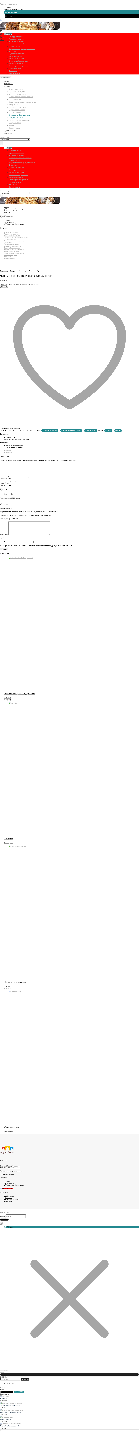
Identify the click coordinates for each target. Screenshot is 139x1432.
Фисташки (3, 1398)
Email (2, 542)
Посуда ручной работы (17, 56)
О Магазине (8, 84)
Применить (25, 1379)
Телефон (3, 1216)
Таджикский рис (14, 46)
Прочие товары (14, 73)
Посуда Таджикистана (16, 58)
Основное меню (6, 77)
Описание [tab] (8, 450)
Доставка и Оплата (11, 131)
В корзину (4, 286)
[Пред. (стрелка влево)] (1, 1372)
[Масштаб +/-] (1, 1370)
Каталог (7, 86)
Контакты (8, 133)
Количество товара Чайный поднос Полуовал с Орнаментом (19, 284)
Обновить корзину (6, 1392)
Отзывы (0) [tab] (8, 452)
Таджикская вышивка (16, 54)
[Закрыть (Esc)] (7, 1370)
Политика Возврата (7, 1174)
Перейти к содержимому (8, 4)
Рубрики (9, 148)
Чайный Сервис (90, 430)
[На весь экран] (3, 1370)
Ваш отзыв (4, 534)
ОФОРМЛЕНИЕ (19, 1392)
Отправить (4, 1219)
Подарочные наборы (16, 63)
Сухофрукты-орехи (16, 89)
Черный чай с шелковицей (9, 1426)
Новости (8, 16)
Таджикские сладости (17, 91)
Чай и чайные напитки (17, 94)
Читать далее (8, 843)
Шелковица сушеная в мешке (10, 1412)
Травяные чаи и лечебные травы (21, 97)
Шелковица (13, 71)
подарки (108, 430)
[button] (8, 1227)
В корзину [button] (7, 699)
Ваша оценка (4, 519)
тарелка (118, 430)
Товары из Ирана (15, 68)
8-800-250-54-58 (14, 1168)
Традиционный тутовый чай (10, 1405)
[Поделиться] (5, 1370)
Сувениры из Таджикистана (18, 61)
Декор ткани (13, 51)
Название (3, 1212)
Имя (2, 538)
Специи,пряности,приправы (18, 66)
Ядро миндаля (5, 1419)
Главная (7, 81)
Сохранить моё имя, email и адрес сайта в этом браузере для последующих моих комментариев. (37, 546)
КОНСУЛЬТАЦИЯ (11, 12)
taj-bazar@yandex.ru (12, 1166)
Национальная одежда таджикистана (22, 49)
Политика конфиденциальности (11, 1171)
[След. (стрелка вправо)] (3, 1372)
